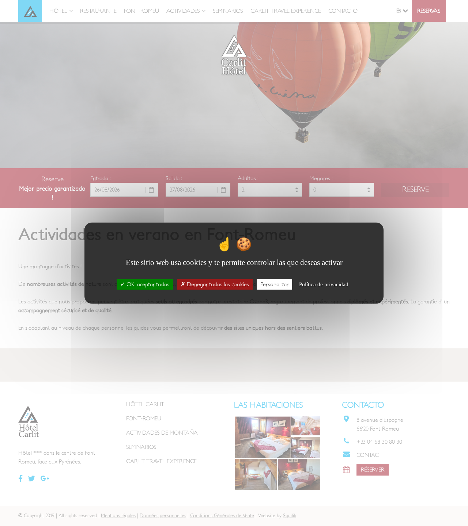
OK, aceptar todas (147, 284)
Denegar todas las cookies (217, 284)
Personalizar (274, 284)
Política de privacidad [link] (323, 284)
